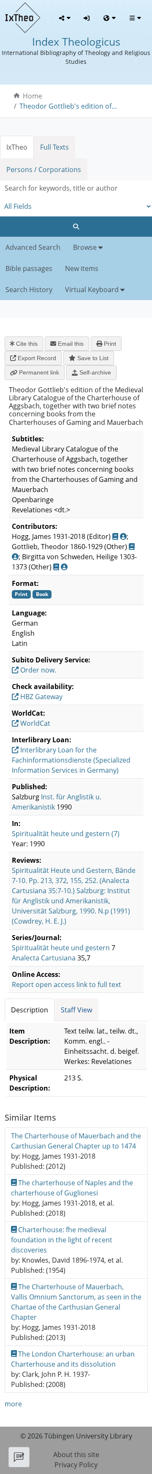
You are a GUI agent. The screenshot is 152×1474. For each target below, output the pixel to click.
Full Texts (54, 147)
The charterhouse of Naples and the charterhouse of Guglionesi (72, 1188)
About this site (76, 1454)
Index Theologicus (76, 42)
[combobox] (76, 188)
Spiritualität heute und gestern (61, 947)
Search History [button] (28, 289)
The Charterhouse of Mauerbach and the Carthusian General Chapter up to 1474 (76, 1141)
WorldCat (34, 723)
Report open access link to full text (66, 984)
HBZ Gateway (40, 696)
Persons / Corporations (43, 169)
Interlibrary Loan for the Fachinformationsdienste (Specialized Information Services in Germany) (71, 760)
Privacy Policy (76, 1464)
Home (32, 96)
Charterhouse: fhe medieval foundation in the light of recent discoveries (61, 1240)
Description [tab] (29, 1010)
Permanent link (38, 372)
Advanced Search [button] (32, 247)
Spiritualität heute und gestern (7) (65, 833)
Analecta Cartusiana (44, 958)
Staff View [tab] (76, 1010)
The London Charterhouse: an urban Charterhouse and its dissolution (73, 1359)
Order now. (37, 670)
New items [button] (81, 268)
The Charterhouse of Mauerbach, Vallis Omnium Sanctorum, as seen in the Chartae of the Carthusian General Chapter (76, 1302)
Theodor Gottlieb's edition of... (68, 106)
